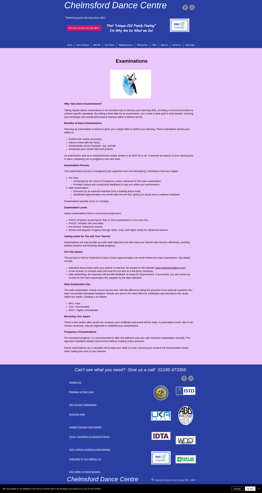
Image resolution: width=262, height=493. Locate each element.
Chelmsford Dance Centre (166, 480)
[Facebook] (185, 7)
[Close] (258, 488)
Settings (237, 488)
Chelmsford (87, 5)
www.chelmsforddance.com (170, 268)
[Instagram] (192, 7)
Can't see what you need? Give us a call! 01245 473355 (130, 369)
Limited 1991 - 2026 (186, 480)
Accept (250, 488)
